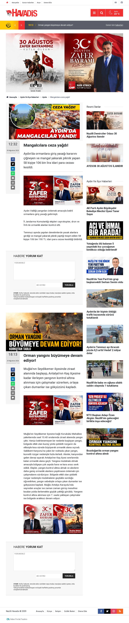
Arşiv (39, 3)
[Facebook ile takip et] (101, 611)
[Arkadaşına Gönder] (13, 178)
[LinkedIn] (13, 169)
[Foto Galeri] (121, 2)
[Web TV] (115, 2)
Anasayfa (13, 97)
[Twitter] (13, 164)
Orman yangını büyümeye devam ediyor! (55, 25)
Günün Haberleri (28, 3)
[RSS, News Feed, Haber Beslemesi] (120, 611)
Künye (49, 611)
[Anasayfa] (7, 3)
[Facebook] (13, 159)
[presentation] (15, 25)
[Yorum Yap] (13, 187)
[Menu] (94, 12)
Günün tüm (114, 25)
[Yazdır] (13, 183)
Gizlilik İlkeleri (69, 611)
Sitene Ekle (48, 3)
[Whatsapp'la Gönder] (13, 173)
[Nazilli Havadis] (21, 12)
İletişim (58, 611)
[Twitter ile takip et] (107, 611)
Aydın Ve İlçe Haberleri (29, 97)
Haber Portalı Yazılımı (18, 619)
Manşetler (15, 3)
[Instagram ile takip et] (113, 611)
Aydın (44, 97)
